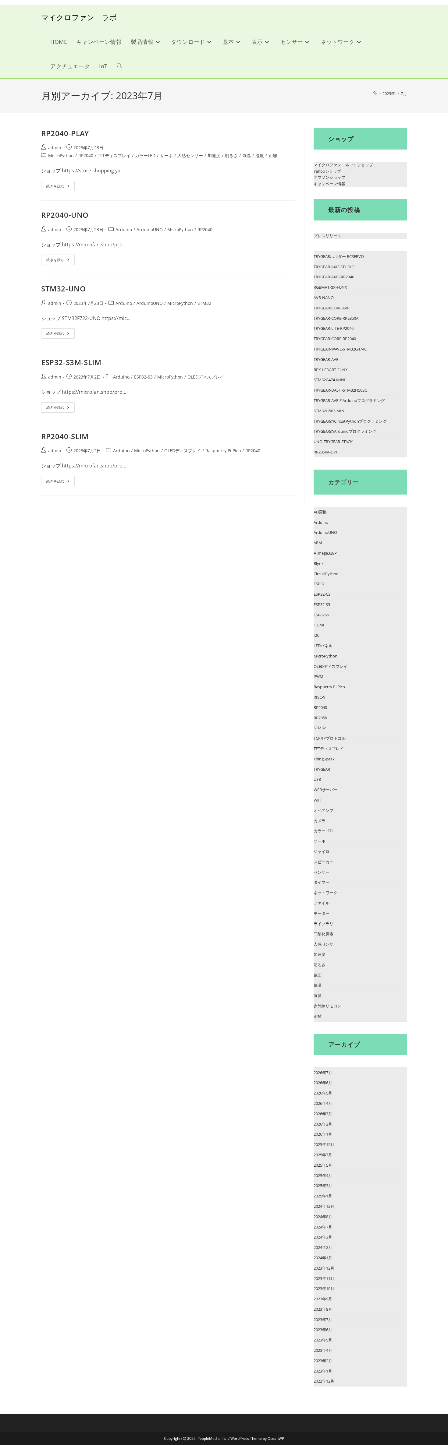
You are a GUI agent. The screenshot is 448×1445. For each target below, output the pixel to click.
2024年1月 (323, 1257)
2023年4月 (323, 1350)
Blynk (319, 563)
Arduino (124, 229)
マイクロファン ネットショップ (343, 164)
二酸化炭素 (323, 933)
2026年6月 (323, 1082)
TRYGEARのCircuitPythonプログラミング (350, 421)
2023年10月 (324, 1288)
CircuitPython (326, 573)
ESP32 (319, 584)
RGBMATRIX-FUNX (330, 287)
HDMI (319, 625)
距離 (272, 155)
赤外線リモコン (327, 1006)
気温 (246, 155)
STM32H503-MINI (330, 411)
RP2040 (85, 155)
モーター (321, 913)
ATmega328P (325, 553)
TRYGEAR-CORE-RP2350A (336, 318)
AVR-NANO (324, 297)
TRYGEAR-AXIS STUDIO (334, 267)
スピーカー (323, 862)
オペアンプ (323, 810)
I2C (316, 635)
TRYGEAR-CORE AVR (332, 308)
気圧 (318, 975)
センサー (321, 872)
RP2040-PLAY (65, 133)
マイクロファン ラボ (79, 17)
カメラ (319, 820)
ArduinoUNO (150, 229)
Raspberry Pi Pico (223, 450)
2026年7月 (323, 1072)
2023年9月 (323, 1299)
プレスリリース (327, 235)
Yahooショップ (327, 171)
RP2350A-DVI (325, 452)
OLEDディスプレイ (205, 377)
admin (54, 147)
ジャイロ (321, 851)
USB (317, 779)
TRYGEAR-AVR (326, 359)
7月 (404, 93)
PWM (318, 676)
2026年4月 (323, 1103)
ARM (318, 542)
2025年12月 (324, 1144)
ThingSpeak (324, 759)
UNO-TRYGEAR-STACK (333, 441)
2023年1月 (323, 1371)
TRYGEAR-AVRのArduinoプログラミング (349, 400)
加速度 (214, 155)
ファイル (321, 903)
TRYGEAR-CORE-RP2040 (335, 338)
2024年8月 (323, 1216)
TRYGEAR (322, 769)
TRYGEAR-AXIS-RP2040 (334, 277)
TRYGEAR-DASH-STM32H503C (340, 390)
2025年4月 (323, 1175)
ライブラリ (323, 923)
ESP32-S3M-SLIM (71, 362)
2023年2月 (323, 1360)
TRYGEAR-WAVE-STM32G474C (340, 349)
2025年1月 (323, 1196)
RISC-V (319, 697)
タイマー (321, 882)
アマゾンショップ (329, 177)
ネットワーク (325, 892)
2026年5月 (323, 1093)
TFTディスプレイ (114, 155)
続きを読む (60, 187)
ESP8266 (321, 615)
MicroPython (61, 155)
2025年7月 (323, 1155)
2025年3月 (323, 1185)
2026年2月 (323, 1124)
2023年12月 (324, 1268)
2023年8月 (323, 1309)
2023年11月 (324, 1278)
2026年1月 (323, 1134)
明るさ (231, 155)
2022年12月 (324, 1381)
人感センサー (190, 155)
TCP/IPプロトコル (330, 738)
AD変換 (320, 512)
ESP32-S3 (143, 377)
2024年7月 (323, 1227)
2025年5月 (323, 1165)
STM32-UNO (63, 289)
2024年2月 (323, 1247)
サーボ (166, 155)
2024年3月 (323, 1237)
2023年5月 (323, 1340)
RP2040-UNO (65, 215)
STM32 (204, 303)
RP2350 (320, 718)
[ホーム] (375, 93)
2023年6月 (323, 1329)
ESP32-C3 (322, 594)
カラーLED (145, 155)
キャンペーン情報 (329, 183)
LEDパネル (323, 645)
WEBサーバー (326, 789)
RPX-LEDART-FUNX (331, 369)
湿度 (259, 155)
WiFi (317, 800)
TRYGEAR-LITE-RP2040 (334, 328)
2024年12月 (324, 1206)
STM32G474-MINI (329, 379)
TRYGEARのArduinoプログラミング (345, 431)
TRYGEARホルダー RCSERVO (339, 256)
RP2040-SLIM (65, 436)
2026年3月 (323, 1113)
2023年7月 (323, 1319)
